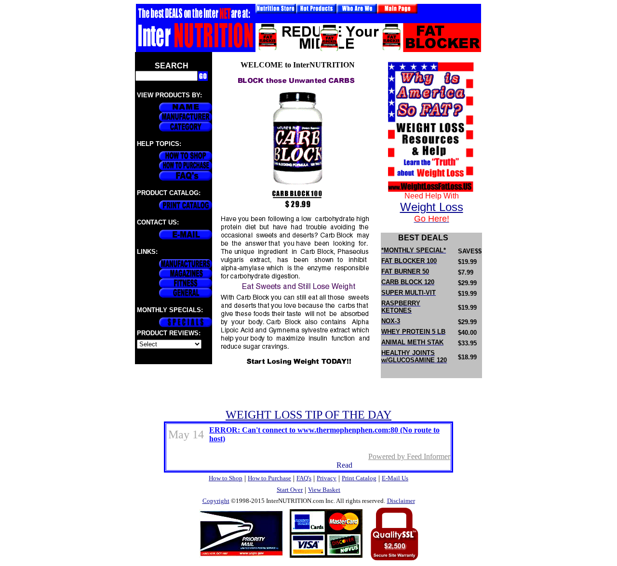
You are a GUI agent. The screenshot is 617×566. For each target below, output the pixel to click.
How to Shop (225, 478)
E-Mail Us (395, 478)
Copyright (215, 500)
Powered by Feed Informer (409, 456)
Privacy (326, 478)
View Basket (324, 489)
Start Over (290, 489)
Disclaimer (401, 500)
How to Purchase (269, 478)
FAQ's (303, 478)
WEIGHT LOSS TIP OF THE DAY (308, 414)
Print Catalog (359, 478)
